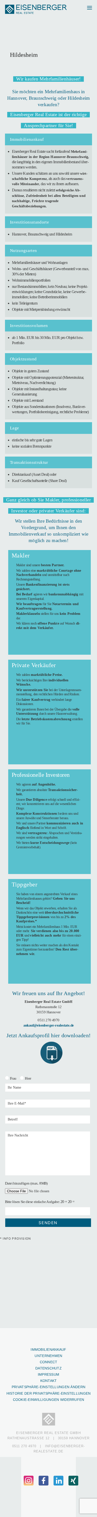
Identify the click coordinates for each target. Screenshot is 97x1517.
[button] (87, 9)
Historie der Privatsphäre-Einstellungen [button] (48, 1393)
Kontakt (48, 1381)
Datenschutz (48, 1368)
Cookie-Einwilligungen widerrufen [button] (48, 1400)
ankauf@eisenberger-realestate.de (48, 1025)
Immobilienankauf (48, 1350)
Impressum (48, 1374)
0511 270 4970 (48, 1020)
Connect (48, 1362)
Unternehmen (48, 1356)
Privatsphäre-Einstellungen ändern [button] (48, 1387)
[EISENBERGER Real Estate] (36, 9)
